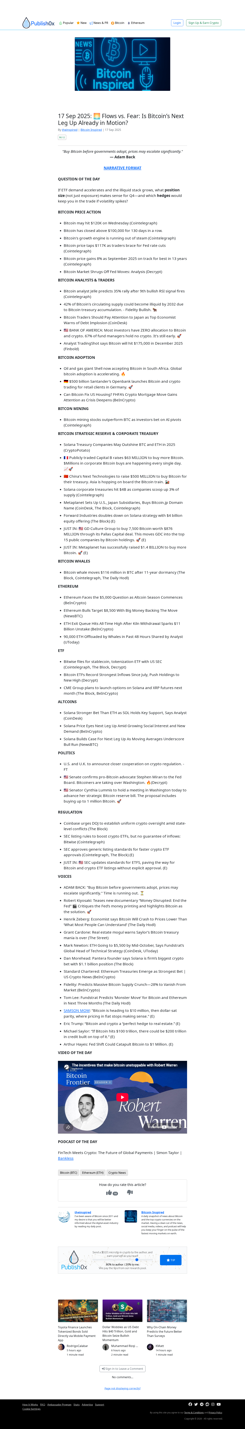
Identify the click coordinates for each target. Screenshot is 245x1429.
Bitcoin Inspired (91, 130)
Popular (68, 23)
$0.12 (62, 137)
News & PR (100, 23)
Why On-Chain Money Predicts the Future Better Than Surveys (164, 1331)
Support (99, 1404)
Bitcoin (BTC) (68, 1173)
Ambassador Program (59, 1404)
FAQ (42, 1404)
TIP (172, 1260)
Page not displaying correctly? (123, 1388)
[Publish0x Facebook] (191, 1404)
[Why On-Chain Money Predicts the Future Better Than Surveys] (167, 1310)
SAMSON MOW (77, 1010)
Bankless (66, 1158)
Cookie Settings (31, 1408)
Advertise (87, 1404)
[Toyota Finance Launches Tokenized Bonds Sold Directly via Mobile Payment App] (78, 1310)
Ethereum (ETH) (92, 1173)
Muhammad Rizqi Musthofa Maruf (134, 1346)
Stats (77, 1404)
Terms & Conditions (194, 1412)
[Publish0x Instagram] (213, 1404)
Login (177, 23)
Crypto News (117, 1173)
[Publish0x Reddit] (208, 1404)
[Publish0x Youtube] (219, 1404)
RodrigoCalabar (77, 1346)
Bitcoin (119, 23)
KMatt (160, 1346)
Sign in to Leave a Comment (124, 1369)
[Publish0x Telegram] (202, 1404)
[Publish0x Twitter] (197, 1404)
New (83, 23)
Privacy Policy (215, 1412)
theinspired (69, 130)
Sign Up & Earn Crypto (204, 23)
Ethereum (137, 23)
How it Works (30, 1404)
